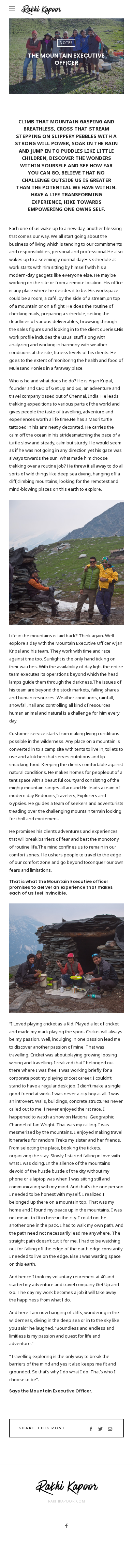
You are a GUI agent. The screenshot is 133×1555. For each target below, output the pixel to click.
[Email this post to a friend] (110, 1429)
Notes (66, 42)
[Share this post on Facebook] (91, 1429)
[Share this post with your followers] (100, 1429)
